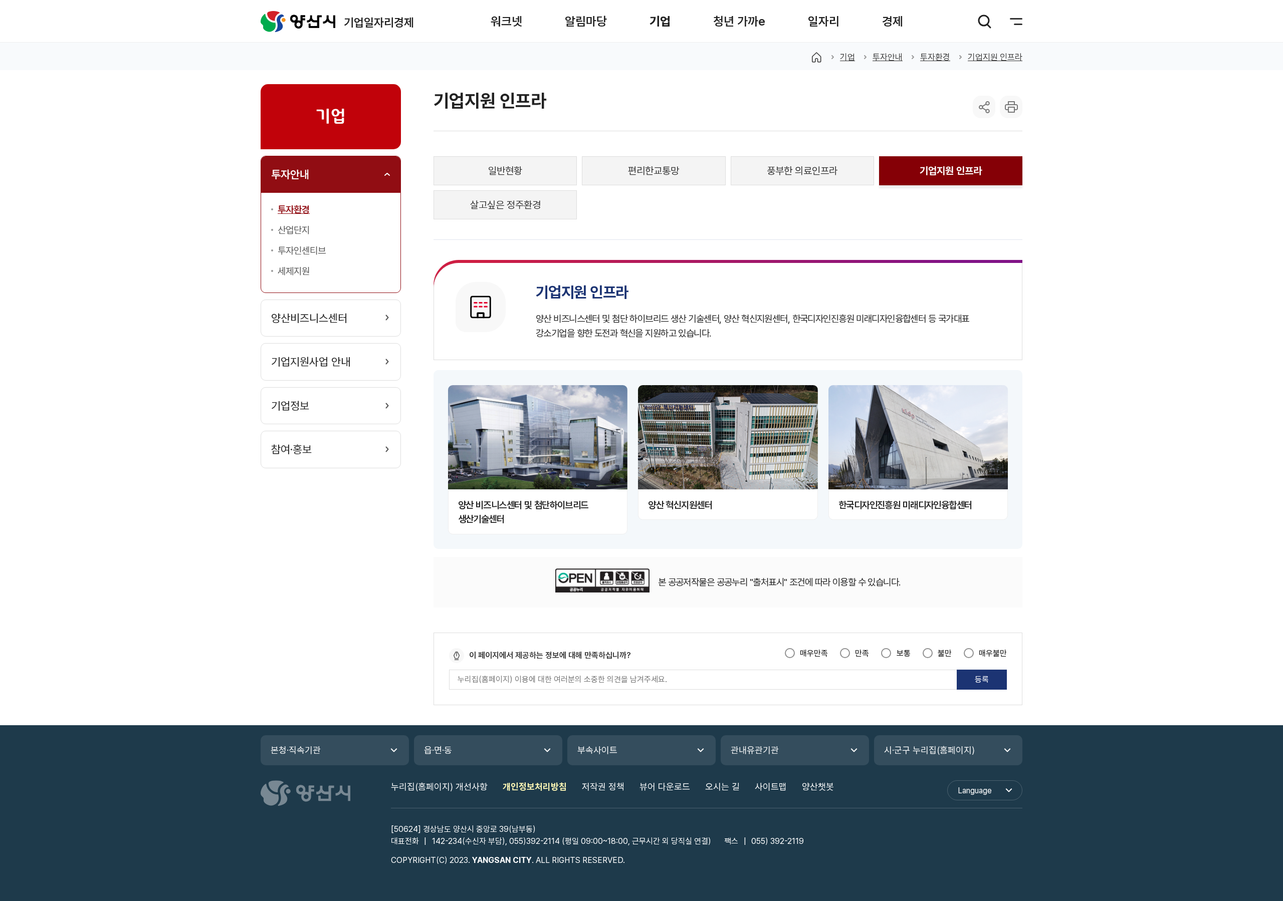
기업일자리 (298, 21)
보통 (903, 653)
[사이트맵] (1009, 22)
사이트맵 (771, 786)
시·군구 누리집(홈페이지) (929, 750)
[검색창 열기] (984, 22)
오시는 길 (722, 786)
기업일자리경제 (379, 22)
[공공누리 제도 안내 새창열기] (602, 582)
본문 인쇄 (1011, 107)
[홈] (816, 57)
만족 (862, 653)
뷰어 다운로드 (664, 786)
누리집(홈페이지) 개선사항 (439, 786)
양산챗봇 (818, 786)
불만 (945, 653)
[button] (506, 21)
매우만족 (814, 653)
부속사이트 (597, 750)
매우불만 (993, 653)
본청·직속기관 (296, 750)
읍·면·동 (438, 750)
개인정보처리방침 (535, 786)
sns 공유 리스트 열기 (984, 107)
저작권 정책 (603, 786)
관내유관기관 (755, 750)
